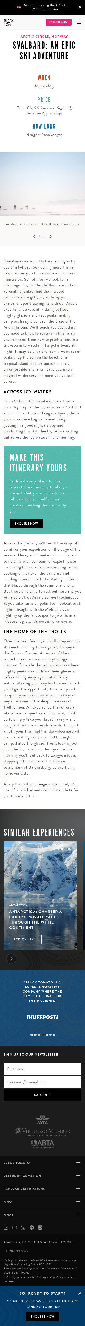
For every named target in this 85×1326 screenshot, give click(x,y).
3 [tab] (39, 1035)
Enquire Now (58, 22)
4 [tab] (43, 1035)
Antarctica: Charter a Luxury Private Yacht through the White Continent (36, 919)
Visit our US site (45, 9)
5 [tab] (47, 1035)
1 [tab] (31, 1035)
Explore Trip (25, 939)
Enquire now (42, 1316)
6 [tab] (50, 1035)
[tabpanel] (42, 189)
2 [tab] (35, 1035)
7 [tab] (54, 1035)
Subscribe (42, 1095)
